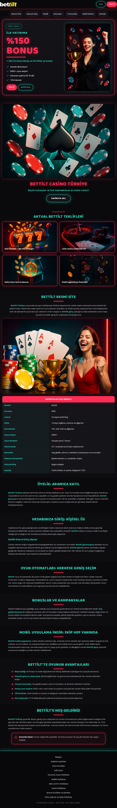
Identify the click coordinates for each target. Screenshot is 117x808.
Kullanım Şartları (58, 761)
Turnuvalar (72, 14)
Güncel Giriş (32, 14)
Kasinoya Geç (58, 198)
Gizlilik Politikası (58, 779)
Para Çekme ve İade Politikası (58, 797)
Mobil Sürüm (88, 14)
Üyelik (45, 14)
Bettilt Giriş (25, 87)
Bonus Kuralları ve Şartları (58, 792)
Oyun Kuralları (58, 766)
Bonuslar (58, 14)
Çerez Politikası (59, 788)
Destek (102, 14)
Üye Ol (111, 4)
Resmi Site (16, 14)
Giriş (101, 4)
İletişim (58, 757)
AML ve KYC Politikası (58, 784)
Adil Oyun (58, 770)
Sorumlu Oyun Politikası (58, 775)
